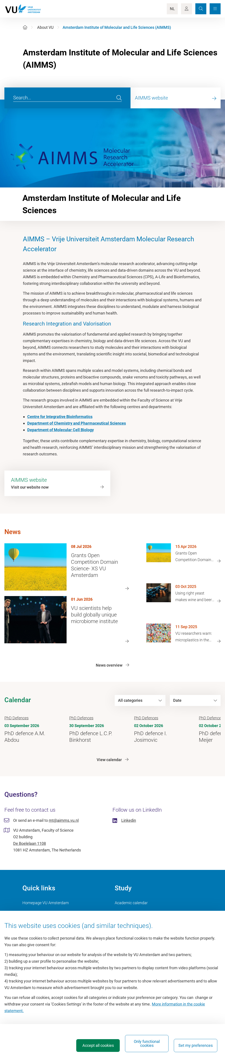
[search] (119, 98)
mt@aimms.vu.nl (64, 820)
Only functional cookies (147, 1043)
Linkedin (128, 820)
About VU (45, 27)
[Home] (25, 27)
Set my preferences (195, 1045)
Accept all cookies (98, 1045)
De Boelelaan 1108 (29, 843)
